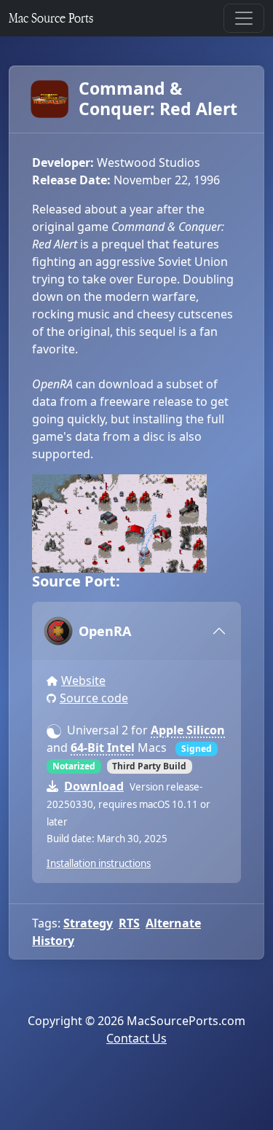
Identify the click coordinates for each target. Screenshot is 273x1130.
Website (83, 680)
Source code (94, 698)
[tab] (136, 631)
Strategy (88, 923)
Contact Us (136, 1038)
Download (94, 786)
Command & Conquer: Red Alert (158, 98)
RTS (129, 923)
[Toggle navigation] (243, 18)
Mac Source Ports (51, 17)
